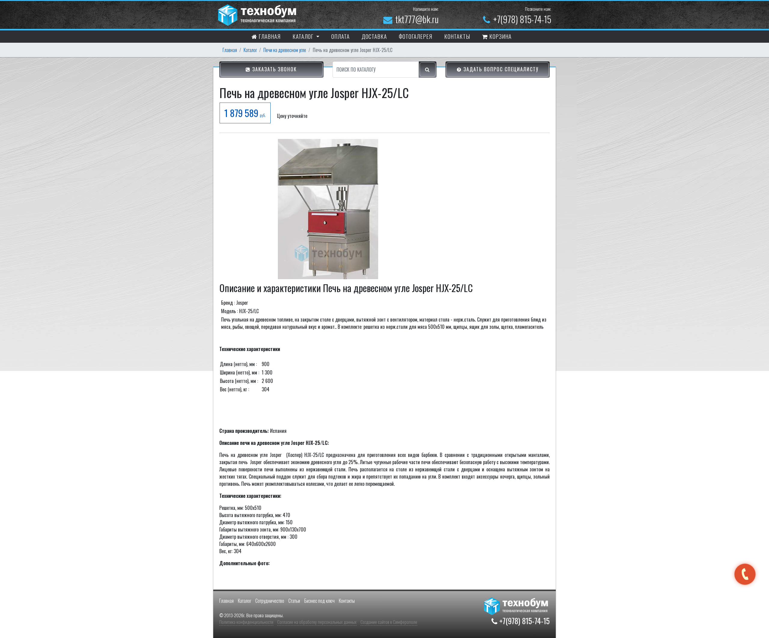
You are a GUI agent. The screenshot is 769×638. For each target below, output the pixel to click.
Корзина (500, 36)
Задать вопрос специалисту (500, 69)
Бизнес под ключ (319, 600)
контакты (457, 36)
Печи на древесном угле (284, 50)
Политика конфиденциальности (246, 621)
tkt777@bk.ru (417, 19)
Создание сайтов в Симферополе (388, 621)
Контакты (347, 600)
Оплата (340, 36)
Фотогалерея (415, 36)
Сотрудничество (269, 600)
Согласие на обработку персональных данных (317, 621)
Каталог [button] (304, 36)
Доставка (374, 36)
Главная (269, 36)
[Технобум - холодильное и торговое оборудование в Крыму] (258, 14)
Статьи (294, 600)
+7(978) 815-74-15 (522, 19)
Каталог (250, 50)
